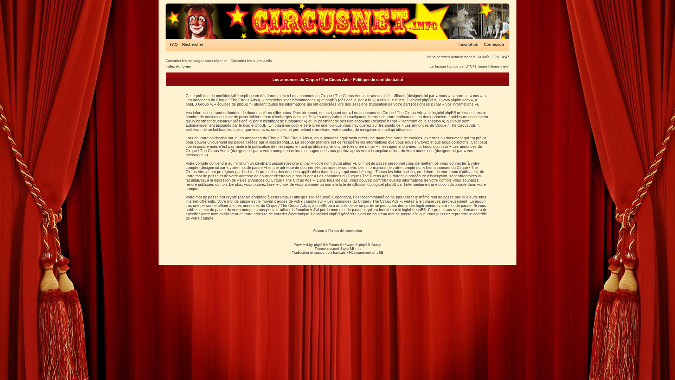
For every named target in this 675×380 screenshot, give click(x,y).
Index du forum (178, 66)
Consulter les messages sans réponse (196, 61)
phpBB (319, 245)
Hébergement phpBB (366, 252)
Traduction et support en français (319, 252)
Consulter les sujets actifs (251, 61)
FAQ (174, 44)
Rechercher (192, 44)
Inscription (468, 44)
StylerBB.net (350, 249)
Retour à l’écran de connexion (337, 231)
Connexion (494, 44)
